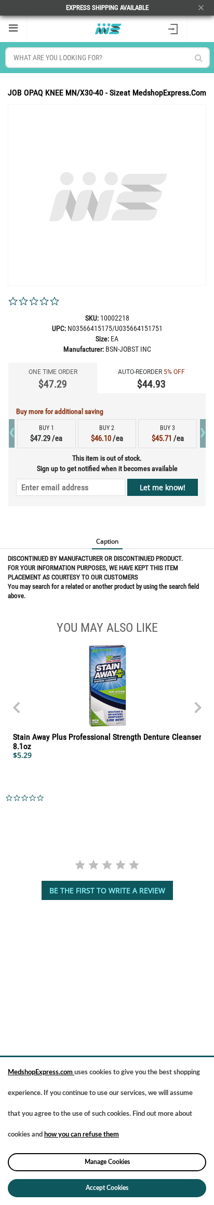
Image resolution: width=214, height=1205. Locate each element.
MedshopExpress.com (41, 1072)
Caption (107, 541)
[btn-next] (16, 702)
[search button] (199, 57)
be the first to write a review (107, 890)
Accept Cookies (107, 1188)
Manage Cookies (107, 1162)
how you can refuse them (81, 1134)
